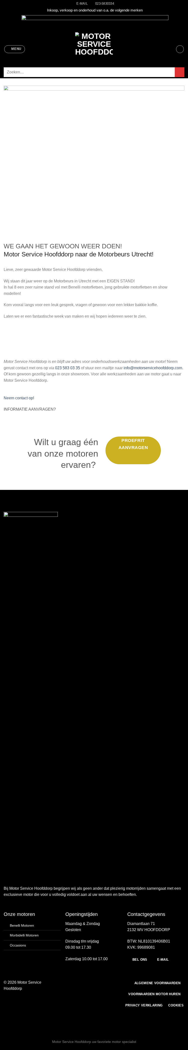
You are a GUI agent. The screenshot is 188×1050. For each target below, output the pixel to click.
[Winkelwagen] (180, 49)
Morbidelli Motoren (24, 935)
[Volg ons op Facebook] (75, 982)
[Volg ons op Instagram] (81, 982)
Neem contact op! (19, 398)
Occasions (18, 945)
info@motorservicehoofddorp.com (153, 368)
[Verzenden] (179, 72)
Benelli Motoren (22, 925)
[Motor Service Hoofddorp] (94, 49)
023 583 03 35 (67, 368)
